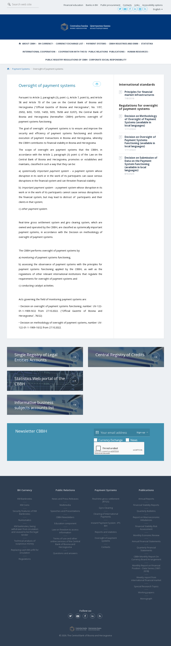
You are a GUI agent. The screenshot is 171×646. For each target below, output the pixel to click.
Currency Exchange (111, 440)
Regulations (25, 558)
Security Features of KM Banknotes (25, 512)
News (133, 440)
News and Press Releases (65, 498)
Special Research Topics (146, 586)
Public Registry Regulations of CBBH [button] (66, 59)
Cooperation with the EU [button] (72, 51)
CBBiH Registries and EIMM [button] (123, 43)
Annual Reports (146, 498)
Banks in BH (92, 5)
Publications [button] (116, 51)
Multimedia (65, 504)
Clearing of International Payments (106, 515)
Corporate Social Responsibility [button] (107, 59)
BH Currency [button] (45, 43)
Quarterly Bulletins (146, 510)
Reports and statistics (106, 531)
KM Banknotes (24, 498)
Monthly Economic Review (146, 535)
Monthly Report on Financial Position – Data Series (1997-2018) (146, 568)
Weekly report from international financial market (146, 579)
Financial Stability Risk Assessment (146, 528)
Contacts (127, 5)
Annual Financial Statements (146, 541)
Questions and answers (65, 553)
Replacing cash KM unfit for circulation (25, 551)
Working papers (146, 592)
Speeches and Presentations (65, 510)
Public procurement (110, 5)
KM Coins (24, 504)
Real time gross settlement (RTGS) (105, 500)
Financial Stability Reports (146, 504)
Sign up (141, 432)
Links (137, 5)
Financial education (73, 5)
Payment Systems (21, 68)
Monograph (146, 598)
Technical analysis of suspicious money (24, 542)
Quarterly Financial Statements (146, 549)
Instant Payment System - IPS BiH (105, 524)
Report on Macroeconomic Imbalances (146, 519)
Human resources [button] (137, 51)
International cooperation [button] (39, 51)
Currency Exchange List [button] (69, 43)
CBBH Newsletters (65, 517)
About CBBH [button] (28, 43)
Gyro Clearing (106, 507)
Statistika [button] (147, 43)
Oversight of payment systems (106, 539)
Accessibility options (152, 5)
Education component (65, 523)
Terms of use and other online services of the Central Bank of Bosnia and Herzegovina (65, 542)
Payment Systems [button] (96, 43)
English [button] (157, 9)
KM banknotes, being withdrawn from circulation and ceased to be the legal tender (24, 530)
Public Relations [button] (98, 51)
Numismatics (24, 520)
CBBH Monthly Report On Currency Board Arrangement (146, 558)
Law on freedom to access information (65, 531)
